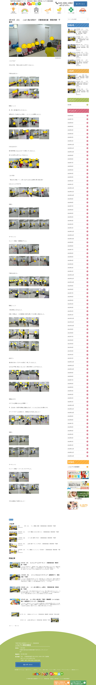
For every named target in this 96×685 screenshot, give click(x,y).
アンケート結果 (52, 669)
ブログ (40, 669)
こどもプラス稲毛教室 (73, 467)
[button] (87, 19)
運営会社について (75, 669)
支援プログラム (29, 669)
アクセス (58, 669)
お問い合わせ (81, 4)
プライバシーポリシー (66, 669)
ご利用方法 (35, 669)
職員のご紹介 (45, 669)
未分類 (11, 519)
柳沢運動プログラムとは (19, 669)
